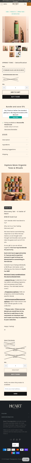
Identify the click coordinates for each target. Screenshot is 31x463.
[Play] (15, 29)
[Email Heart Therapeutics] (11, 439)
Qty (3, 84)
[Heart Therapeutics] (15, 4)
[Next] (27, 29)
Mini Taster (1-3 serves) (10, 79)
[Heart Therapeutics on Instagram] (17, 439)
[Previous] (3, 29)
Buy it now (15, 97)
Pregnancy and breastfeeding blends (15, 349)
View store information (10, 129)
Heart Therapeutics (11, 459)
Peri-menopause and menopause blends (15, 356)
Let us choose (9, 344)
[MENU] (1, 4)
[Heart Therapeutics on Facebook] (14, 439)
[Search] (24, 4)
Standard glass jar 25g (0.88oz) (13, 70)
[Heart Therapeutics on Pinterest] (20, 439)
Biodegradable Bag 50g (10, 74)
